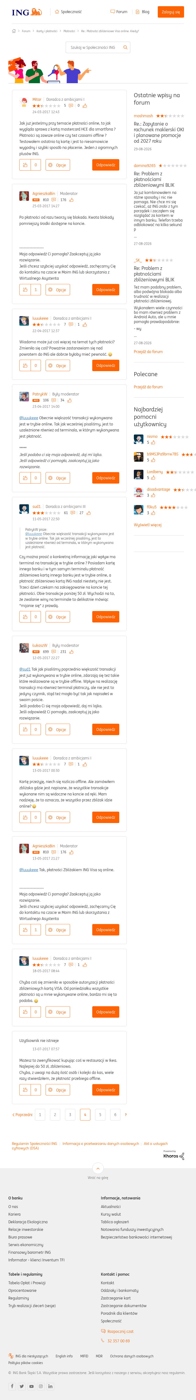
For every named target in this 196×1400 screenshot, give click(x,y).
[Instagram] (41, 1386)
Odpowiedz (105, 164)
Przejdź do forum (148, 351)
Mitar (37, 99)
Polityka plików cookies (25, 1363)
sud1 (37, 506)
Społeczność (71, 11)
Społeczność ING (14, 31)
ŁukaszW (40, 645)
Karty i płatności (47, 31)
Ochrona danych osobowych (131, 1356)
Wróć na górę (98, 1178)
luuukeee (40, 318)
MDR (99, 1356)
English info (64, 1356)
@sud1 (25, 669)
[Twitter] (22, 1386)
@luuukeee (28, 417)
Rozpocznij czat (121, 1331)
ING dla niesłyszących (32, 1356)
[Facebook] (12, 1386)
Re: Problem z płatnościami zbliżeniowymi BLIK (154, 179)
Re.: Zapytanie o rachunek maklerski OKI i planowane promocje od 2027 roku (159, 132)
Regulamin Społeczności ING (34, 1143)
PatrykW (40, 394)
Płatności (69, 31)
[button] (25, 165)
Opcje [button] (61, 165)
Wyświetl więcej (148, 524)
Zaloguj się (171, 12)
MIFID (84, 1356)
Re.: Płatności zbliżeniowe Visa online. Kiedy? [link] (110, 31)
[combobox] (98, 47)
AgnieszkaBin (44, 193)
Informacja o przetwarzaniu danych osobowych (101, 1143)
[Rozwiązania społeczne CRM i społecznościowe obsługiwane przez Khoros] (174, 1154)
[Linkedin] (50, 1386)
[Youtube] (31, 1386)
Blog (145, 11)
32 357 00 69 (119, 1341)
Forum (121, 11)
